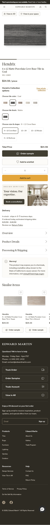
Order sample (27, 153)
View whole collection (41, 89)
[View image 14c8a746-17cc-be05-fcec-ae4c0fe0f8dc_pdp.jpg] (25, 34)
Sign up (42, 421)
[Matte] (5, 117)
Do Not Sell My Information (11, 494)
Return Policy (17, 225)
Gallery (28, 440)
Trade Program (31, 445)
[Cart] (40, 7)
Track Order (11, 370)
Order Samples (12, 378)
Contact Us (29, 471)
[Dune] (20, 103)
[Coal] (13, 103)
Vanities (5, 454)
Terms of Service (8, 489)
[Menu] (4, 7)
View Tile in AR (7, 475)
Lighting (5, 449)
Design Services (7, 471)
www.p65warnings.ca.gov (33, 274)
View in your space (31, 14)
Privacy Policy (22, 489)
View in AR (10, 395)
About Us (29, 436)
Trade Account (12, 386)
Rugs (4, 440)
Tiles (3, 436)
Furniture (5, 445)
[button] (42, 509)
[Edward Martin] (25, 7)
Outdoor (5, 458)
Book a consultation (14, 202)
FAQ (27, 475)
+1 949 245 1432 (17, 359)
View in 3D (10, 14)
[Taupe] (35, 103)
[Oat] (28, 103)
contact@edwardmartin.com (19, 362)
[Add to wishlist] (21, 292)
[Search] (46, 7)
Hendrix (5, 314)
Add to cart (25, 178)
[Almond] (5, 103)
